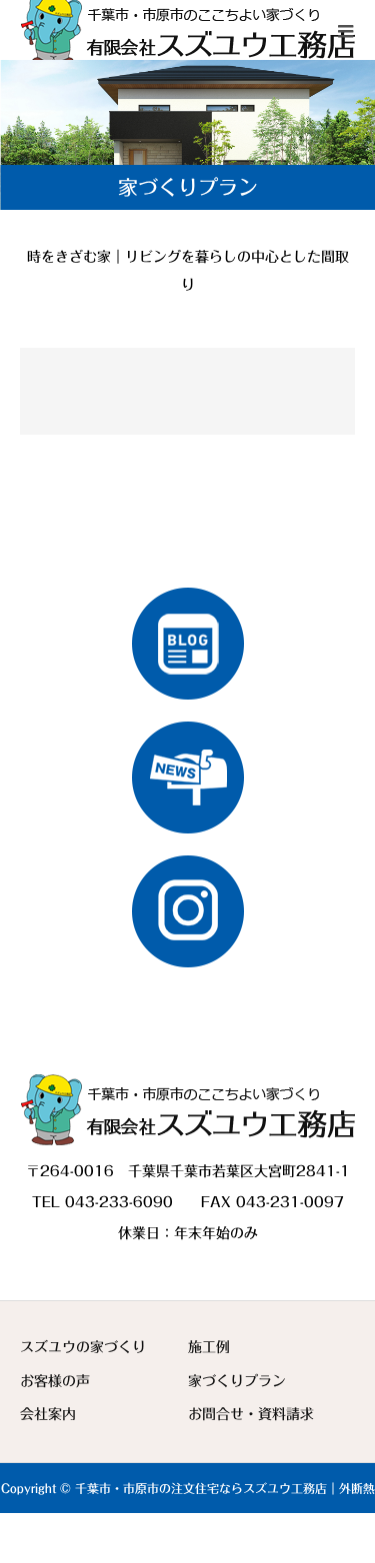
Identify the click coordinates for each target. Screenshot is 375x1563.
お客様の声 (55, 1381)
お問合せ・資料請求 (251, 1414)
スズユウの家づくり (83, 1347)
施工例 (209, 1347)
